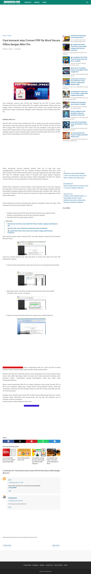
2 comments (17, 49)
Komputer (27, 2)
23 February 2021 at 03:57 (15, 500)
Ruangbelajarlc (12, 498)
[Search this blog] (87, 2)
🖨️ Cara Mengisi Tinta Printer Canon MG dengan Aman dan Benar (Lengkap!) (79, 59)
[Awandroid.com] (12, 2)
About (65, 565)
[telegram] (54, 441)
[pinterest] (31, 441)
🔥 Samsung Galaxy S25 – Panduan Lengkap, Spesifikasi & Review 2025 (79, 134)
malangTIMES (12, 487)
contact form (49, 565)
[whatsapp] (43, 441)
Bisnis (44, 2)
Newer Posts (7, 545)
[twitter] (20, 441)
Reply (9, 490)
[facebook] (8, 441)
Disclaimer (35, 565)
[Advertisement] (45, 19)
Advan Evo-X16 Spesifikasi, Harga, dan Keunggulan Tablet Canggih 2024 (79, 69)
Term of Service (58, 565)
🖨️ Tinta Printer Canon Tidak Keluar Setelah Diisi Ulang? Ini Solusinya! (27, 228)
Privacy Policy (27, 565)
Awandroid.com (48, 571)
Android (36, 2)
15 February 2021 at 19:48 (15, 482)
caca (9, 480)
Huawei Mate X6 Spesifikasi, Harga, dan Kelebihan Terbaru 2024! (79, 124)
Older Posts (56, 545)
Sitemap (42, 565)
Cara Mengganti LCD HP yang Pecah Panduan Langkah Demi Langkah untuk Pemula (79, 93)
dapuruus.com (68, 194)
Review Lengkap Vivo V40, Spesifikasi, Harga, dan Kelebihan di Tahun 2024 (78, 113)
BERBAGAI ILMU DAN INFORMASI (74, 173)
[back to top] (87, 570)
